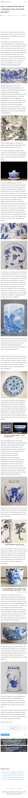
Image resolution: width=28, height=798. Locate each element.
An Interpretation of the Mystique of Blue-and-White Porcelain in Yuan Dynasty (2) (13, 773)
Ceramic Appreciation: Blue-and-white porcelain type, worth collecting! (13, 775)
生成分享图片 (5, 734)
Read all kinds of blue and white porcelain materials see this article (13, 779)
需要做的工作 (19, 788)
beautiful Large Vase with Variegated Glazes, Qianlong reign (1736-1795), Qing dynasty (13, 777)
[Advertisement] (14, 24)
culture (3, 15)
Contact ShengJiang (10, 788)
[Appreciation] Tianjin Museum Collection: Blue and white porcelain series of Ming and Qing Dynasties (13, 772)
